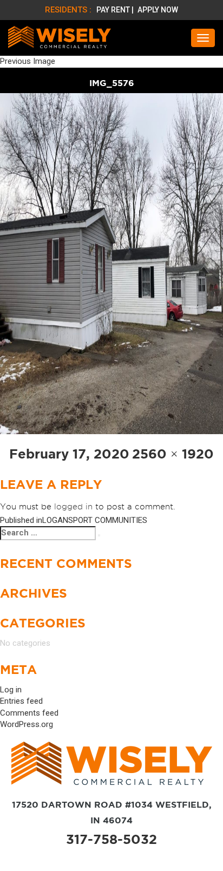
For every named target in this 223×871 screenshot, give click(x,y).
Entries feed (21, 701)
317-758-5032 (111, 839)
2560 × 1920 (173, 454)
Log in (11, 690)
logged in (73, 506)
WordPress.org (26, 724)
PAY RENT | (115, 9)
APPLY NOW (157, 9)
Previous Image (27, 61)
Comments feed (29, 713)
